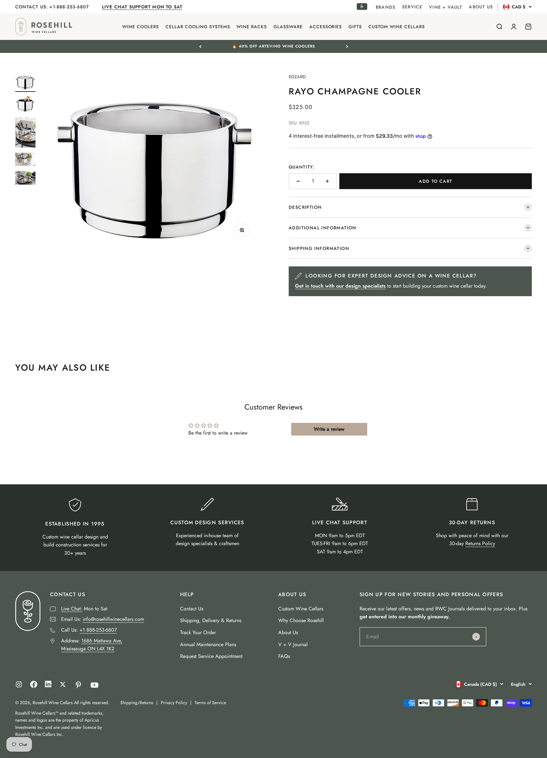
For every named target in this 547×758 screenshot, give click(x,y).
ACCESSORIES (325, 26)
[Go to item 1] (25, 82)
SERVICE (412, 6)
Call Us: (89, 630)
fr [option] (362, 6)
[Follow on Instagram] (18, 684)
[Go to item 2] (25, 104)
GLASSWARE (288, 26)
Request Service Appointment (211, 656)
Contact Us (191, 608)
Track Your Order (198, 632)
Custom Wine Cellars (300, 608)
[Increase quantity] (327, 181)
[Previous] (200, 46)
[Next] (347, 46)
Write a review (329, 429)
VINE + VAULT (445, 7)
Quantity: (301, 167)
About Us (288, 632)
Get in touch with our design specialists (340, 286)
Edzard (297, 76)
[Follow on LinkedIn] (48, 685)
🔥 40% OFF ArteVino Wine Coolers (273, 46)
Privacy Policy (174, 702)
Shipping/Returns (136, 702)
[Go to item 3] (25, 133)
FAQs (284, 656)
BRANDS (385, 7)
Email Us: (102, 619)
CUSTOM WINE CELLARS (396, 26)
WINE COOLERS (140, 26)
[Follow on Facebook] (33, 686)
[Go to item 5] (25, 179)
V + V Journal (293, 644)
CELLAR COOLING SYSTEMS (198, 26)
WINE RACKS (251, 26)
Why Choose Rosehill (301, 620)
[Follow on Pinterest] (78, 685)
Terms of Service (210, 702)
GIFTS (355, 26)
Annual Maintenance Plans (208, 644)
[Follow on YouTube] (94, 685)
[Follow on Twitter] (62, 684)
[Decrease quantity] (298, 181)
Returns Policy (480, 543)
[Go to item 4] (25, 160)
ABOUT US (481, 6)
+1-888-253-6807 (70, 6)
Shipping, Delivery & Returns (210, 620)
